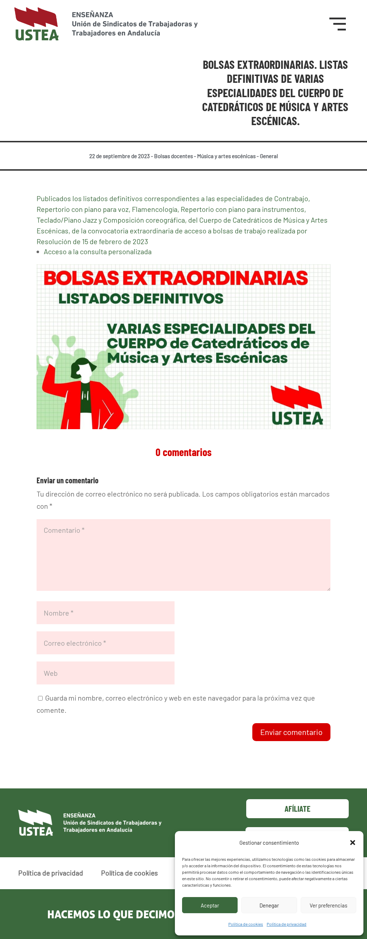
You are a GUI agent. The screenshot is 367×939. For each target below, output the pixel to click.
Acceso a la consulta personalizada (98, 251)
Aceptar (210, 905)
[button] (352, 842)
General (269, 156)
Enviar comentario (291, 731)
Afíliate (297, 808)
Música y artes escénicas (226, 156)
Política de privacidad (286, 923)
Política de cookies (245, 923)
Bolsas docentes (173, 156)
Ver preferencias (328, 905)
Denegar (269, 905)
